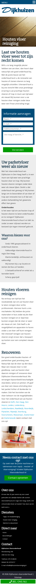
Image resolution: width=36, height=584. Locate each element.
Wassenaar (18, 415)
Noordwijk (28, 408)
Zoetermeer (29, 415)
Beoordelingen (7, 536)
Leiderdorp (19, 405)
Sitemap (18, 577)
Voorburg (22, 411)
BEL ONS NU (19, 581)
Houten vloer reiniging (10, 520)
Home (4, 532)
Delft (12, 402)
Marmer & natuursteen (10, 523)
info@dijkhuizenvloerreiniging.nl (16, 565)
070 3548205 (12, 559)
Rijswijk (13, 411)
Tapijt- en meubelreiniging (11, 517)
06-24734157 (10, 562)
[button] (34, 2)
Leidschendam (8, 408)
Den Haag (20, 402)
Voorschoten (7, 415)
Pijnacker (5, 411)
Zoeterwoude (10, 418)
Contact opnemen (18, 477)
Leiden (11, 405)
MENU (5, 2)
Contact (5, 539)
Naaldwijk (19, 408)
